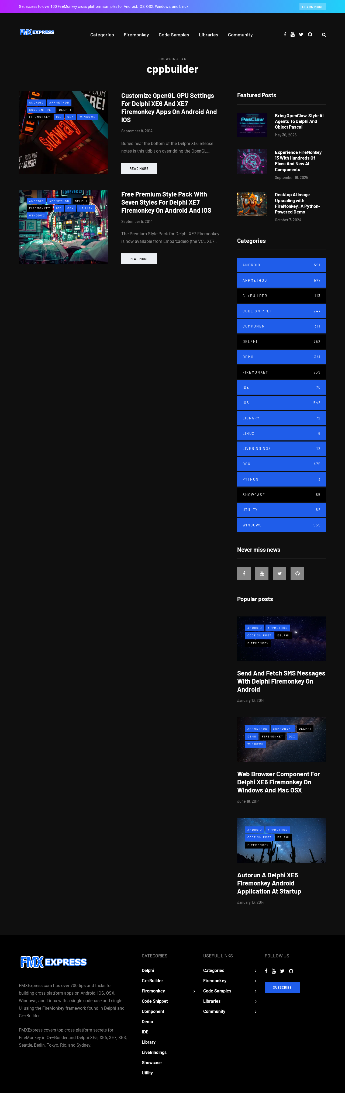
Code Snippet (41, 109)
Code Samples (174, 34)
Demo (282, 357)
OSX (70, 116)
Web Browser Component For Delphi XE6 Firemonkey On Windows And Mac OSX (278, 782)
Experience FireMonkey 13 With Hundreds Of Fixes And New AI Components (298, 160)
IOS (59, 116)
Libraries (208, 34)
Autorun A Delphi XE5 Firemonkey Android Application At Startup (269, 883)
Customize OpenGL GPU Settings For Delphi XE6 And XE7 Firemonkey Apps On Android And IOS (169, 107)
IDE (282, 387)
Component (282, 326)
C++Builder (282, 296)
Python (282, 479)
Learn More (312, 7)
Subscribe (282, 987)
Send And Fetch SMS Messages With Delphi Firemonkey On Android (281, 681)
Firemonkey (136, 34)
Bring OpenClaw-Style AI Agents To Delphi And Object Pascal (299, 121)
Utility (86, 208)
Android (36, 102)
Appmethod (59, 102)
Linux (282, 433)
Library (282, 418)
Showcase (282, 494)
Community (240, 34)
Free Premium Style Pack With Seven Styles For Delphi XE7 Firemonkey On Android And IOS (166, 202)
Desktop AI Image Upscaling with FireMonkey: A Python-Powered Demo (297, 203)
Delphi (65, 109)
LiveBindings (282, 448)
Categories (102, 34)
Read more (139, 168)
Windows (88, 116)
